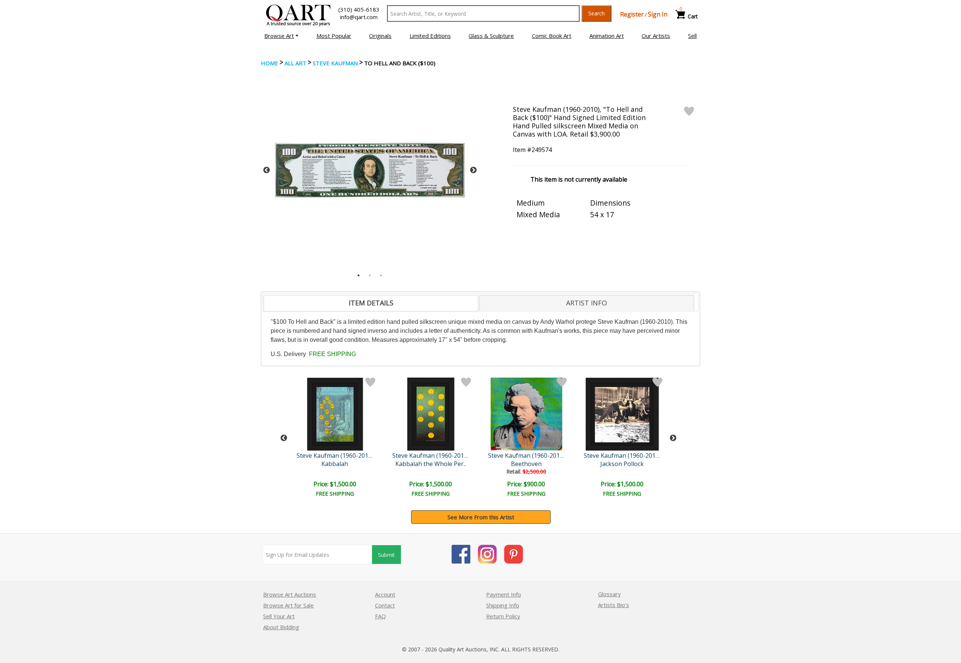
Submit (386, 554)
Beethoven (526, 464)
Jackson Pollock (622, 464)
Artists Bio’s (613, 605)
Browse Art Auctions (289, 594)
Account (385, 594)
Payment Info (503, 594)
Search (596, 13)
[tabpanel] (370, 170)
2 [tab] (370, 275)
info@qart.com (359, 17)
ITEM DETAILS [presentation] (371, 302)
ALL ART (295, 63)
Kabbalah (334, 464)
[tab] (371, 303)
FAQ (380, 616)
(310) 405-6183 (359, 9)
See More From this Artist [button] (480, 517)
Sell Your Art (279, 616)
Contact (385, 605)
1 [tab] (358, 275)
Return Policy (503, 616)
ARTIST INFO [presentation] (586, 302)
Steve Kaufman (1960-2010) (335, 455)
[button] (281, 35)
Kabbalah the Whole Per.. (430, 464)
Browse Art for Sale (288, 605)
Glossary (609, 594)
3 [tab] (381, 275)
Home (269, 63)
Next (473, 170)
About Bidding (281, 627)
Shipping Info (502, 605)
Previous (266, 170)
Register (632, 14)
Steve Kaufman (335, 63)
